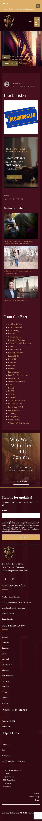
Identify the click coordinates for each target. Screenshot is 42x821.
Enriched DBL (13, 356)
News (10, 384)
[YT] (7, 3)
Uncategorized (13, 416)
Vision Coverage (14, 419)
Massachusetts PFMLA (16, 381)
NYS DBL (12, 397)
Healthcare (12, 362)
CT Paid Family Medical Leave (19, 343)
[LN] (4, 3)
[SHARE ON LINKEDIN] (14, 199)
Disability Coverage (15, 352)
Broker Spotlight (14, 330)
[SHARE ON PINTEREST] (18, 199)
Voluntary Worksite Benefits (18, 423)
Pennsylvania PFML (15, 407)
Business (11, 333)
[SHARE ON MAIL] (22, 199)
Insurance (11, 368)
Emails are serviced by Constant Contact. (20, 530)
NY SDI (11, 394)
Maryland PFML (14, 378)
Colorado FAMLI (14, 336)
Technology (12, 413)
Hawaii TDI (12, 359)
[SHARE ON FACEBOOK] (10, 199)
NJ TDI (11, 391)
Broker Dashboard (15, 327)
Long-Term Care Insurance (18, 375)
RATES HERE (37, 22)
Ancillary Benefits (16, 56)
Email (4, 510)
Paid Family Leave (15, 403)
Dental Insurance (14, 349)
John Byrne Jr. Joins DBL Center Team (16, 300)
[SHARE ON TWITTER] (6, 199)
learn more (14, 177)
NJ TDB (11, 388)
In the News (12, 365)
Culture (11, 346)
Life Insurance (13, 372)
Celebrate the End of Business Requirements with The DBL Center (24, 59)
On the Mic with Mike (16, 400)
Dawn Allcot (16, 83)
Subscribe (21, 537)
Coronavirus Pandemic (16, 340)
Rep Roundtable (14, 410)
